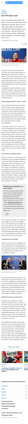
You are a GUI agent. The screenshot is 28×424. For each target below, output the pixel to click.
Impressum (4, 408)
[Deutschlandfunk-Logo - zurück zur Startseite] (14, 2)
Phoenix (16, 412)
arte (20, 412)
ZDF (11, 412)
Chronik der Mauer (7, 415)
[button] (2, 2)
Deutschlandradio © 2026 (9, 417)
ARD (8, 412)
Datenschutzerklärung (14, 202)
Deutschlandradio (6, 401)
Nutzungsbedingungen (8, 406)
